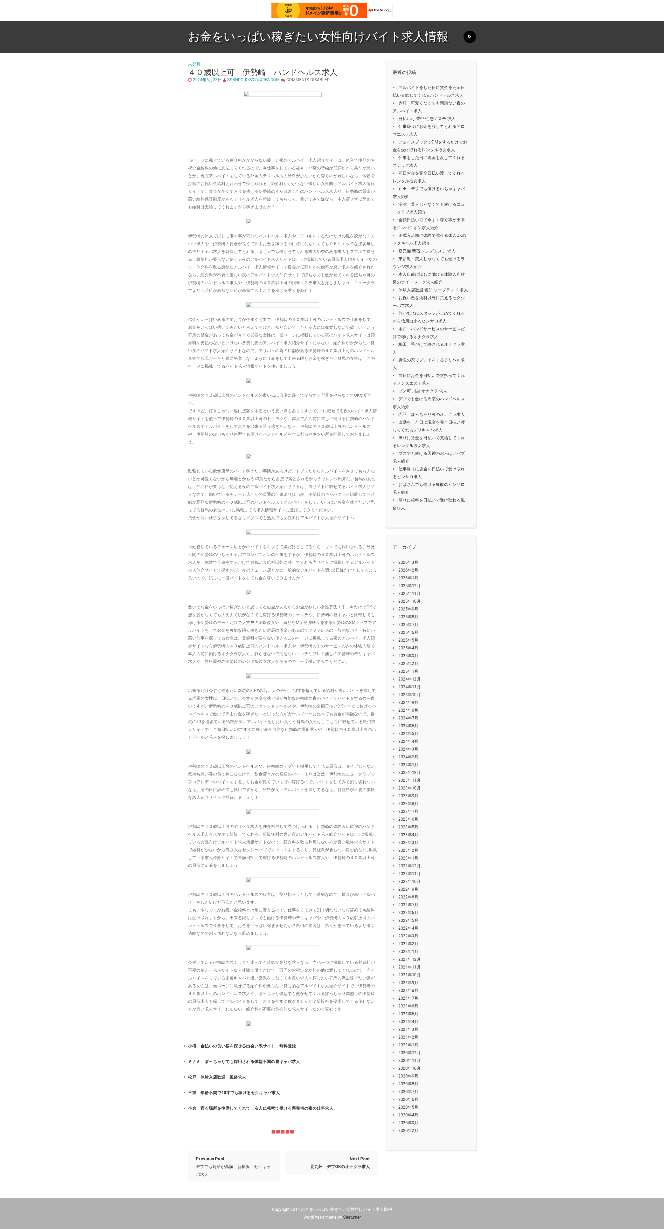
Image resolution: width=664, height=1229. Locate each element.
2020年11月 (409, 1060)
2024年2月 (408, 756)
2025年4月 (408, 648)
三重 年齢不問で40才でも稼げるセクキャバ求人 (234, 1092)
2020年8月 (408, 1083)
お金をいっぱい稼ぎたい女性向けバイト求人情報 (318, 36)
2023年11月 (409, 780)
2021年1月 (408, 1044)
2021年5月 (408, 1013)
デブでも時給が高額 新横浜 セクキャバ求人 (233, 1166)
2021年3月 (408, 1029)
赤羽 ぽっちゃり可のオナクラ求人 (431, 414)
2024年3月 (408, 749)
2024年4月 (408, 741)
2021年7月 (408, 998)
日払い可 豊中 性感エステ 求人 (426, 118)
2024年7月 (408, 718)
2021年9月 (408, 982)
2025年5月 (408, 640)
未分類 (194, 64)
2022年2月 (408, 943)
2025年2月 (408, 663)
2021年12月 (409, 959)
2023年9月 (408, 795)
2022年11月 (409, 873)
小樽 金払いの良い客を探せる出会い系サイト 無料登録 (242, 1045)
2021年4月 (408, 1021)
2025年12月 (409, 585)
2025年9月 (408, 609)
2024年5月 (408, 733)
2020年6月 (408, 1099)
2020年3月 (408, 1122)
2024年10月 (409, 694)
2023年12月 (409, 772)
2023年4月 (408, 834)
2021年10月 (409, 974)
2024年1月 (408, 764)
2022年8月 (408, 897)
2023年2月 (408, 850)
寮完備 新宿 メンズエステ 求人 (426, 251)
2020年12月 (409, 1052)
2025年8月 (408, 616)
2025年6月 (408, 632)
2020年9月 (408, 1076)
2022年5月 (408, 920)
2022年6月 (408, 912)
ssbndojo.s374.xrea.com (253, 79)
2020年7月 (408, 1091)
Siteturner (352, 1217)
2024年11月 (409, 686)
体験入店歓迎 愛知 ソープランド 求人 (433, 289)
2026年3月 (408, 562)
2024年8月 (408, 710)
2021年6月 (408, 1006)
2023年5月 (408, 827)
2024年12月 (409, 679)
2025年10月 (409, 601)
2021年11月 (409, 967)
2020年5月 (408, 1107)
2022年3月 (408, 935)
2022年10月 (409, 881)
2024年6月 (408, 725)
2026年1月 (408, 577)
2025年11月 (409, 593)
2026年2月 (408, 570)
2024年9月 (408, 702)
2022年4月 (408, 928)
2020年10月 (409, 1068)
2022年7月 (408, 904)
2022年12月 (409, 865)
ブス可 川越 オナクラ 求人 (422, 391)
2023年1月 (408, 858)
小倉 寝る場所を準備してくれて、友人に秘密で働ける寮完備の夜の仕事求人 (260, 1108)
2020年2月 (408, 1130)
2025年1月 (408, 671)
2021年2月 (408, 1037)
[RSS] (470, 37)
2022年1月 (408, 951)
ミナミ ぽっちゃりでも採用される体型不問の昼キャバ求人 (244, 1061)
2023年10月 (409, 788)
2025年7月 (408, 624)
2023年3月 (408, 842)
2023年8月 (408, 803)
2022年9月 (408, 889)
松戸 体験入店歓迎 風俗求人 (217, 1077)
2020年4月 (408, 1115)
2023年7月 (408, 811)
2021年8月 (408, 990)
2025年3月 (408, 655)
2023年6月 (408, 819)
